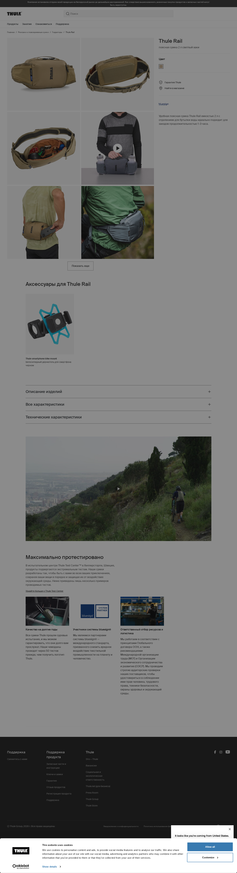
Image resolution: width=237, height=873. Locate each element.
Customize (208, 857)
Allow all (210, 846)
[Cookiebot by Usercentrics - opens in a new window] (21, 866)
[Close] (230, 829)
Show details (49, 866)
